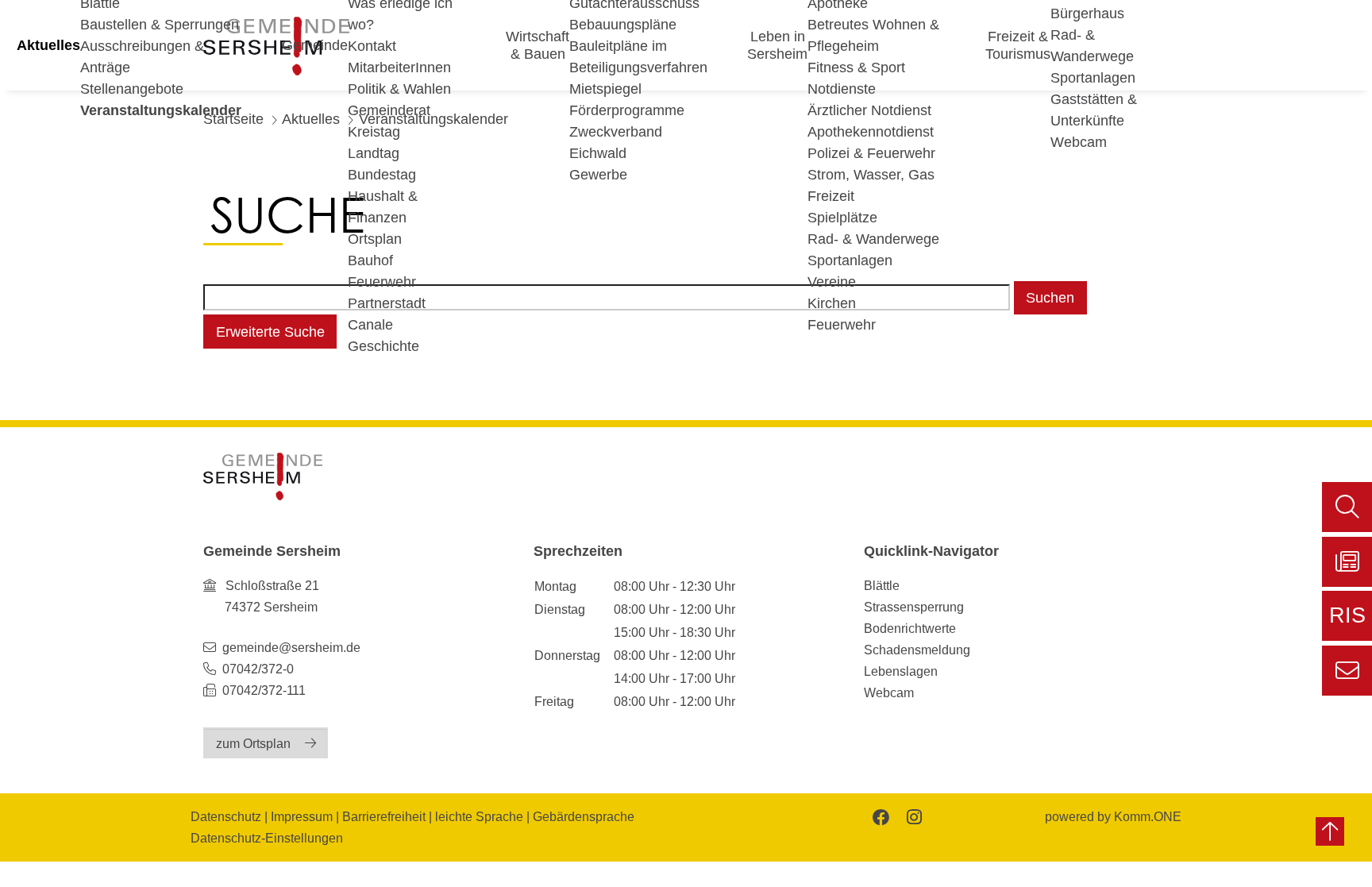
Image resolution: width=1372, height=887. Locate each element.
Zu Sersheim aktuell (1347, 562)
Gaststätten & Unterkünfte (1093, 110)
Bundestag (382, 175)
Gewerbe (598, 175)
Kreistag (374, 132)
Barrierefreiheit (384, 816)
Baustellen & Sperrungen (159, 25)
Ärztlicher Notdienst (869, 110)
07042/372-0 (258, 668)
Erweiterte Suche (270, 332)
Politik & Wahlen (399, 89)
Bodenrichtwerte (910, 628)
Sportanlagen (849, 260)
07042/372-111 (262, 690)
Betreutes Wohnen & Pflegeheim (873, 35)
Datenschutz (226, 816)
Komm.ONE (1147, 816)
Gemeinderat (389, 110)
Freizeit (830, 196)
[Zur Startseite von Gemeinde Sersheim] (262, 476)
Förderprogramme (626, 110)
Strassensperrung (914, 607)
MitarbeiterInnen (399, 67)
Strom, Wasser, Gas (871, 175)
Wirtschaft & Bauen (537, 45)
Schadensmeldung (917, 649)
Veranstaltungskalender (160, 110)
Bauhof (370, 260)
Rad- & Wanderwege (873, 239)
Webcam (1078, 142)
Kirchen (831, 303)
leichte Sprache (479, 816)
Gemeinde (315, 45)
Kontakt (372, 46)
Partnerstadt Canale (387, 314)
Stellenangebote (131, 89)
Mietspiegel (605, 89)
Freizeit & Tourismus (1017, 45)
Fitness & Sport (856, 67)
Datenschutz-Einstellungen (267, 838)
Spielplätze (842, 218)
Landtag (373, 153)
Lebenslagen (901, 671)
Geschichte (383, 346)
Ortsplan (375, 239)
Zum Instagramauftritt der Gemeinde (912, 816)
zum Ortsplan (253, 743)
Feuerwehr (382, 282)
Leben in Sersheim (777, 45)
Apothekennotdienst (870, 132)
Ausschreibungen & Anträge (142, 56)
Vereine (831, 282)
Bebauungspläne (622, 25)
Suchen (1050, 298)
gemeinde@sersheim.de (291, 647)
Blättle (882, 585)
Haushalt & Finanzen (383, 207)
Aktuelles (48, 45)
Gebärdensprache (583, 816)
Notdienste (841, 89)
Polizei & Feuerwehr (871, 153)
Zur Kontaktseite (1347, 671)
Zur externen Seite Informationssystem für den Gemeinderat (1347, 622)
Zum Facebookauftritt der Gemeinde (879, 816)
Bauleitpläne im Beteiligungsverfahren (638, 56)
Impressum (302, 816)
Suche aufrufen (1347, 507)
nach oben (1330, 831)
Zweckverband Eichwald (615, 142)
